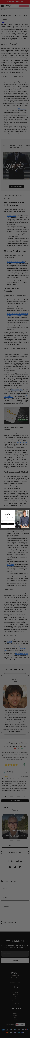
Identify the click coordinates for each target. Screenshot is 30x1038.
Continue (8, 523)
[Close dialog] (28, 510)
